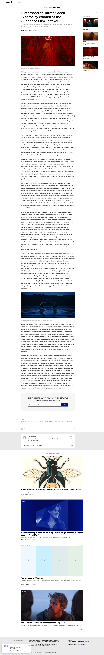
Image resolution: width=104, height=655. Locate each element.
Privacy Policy (38, 652)
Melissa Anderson (25, 584)
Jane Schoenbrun (51, 423)
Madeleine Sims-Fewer (55, 421)
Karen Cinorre (34, 423)
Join (64, 405)
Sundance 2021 (25, 421)
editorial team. (81, 644)
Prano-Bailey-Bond (42, 421)
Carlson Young (25, 423)
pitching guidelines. (79, 643)
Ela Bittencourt (25, 30)
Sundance (33, 421)
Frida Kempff (42, 423)
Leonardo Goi (24, 629)
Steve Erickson (32, 436)
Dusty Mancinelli (66, 421)
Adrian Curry (24, 494)
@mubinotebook (19, 640)
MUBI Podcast (24, 539)
